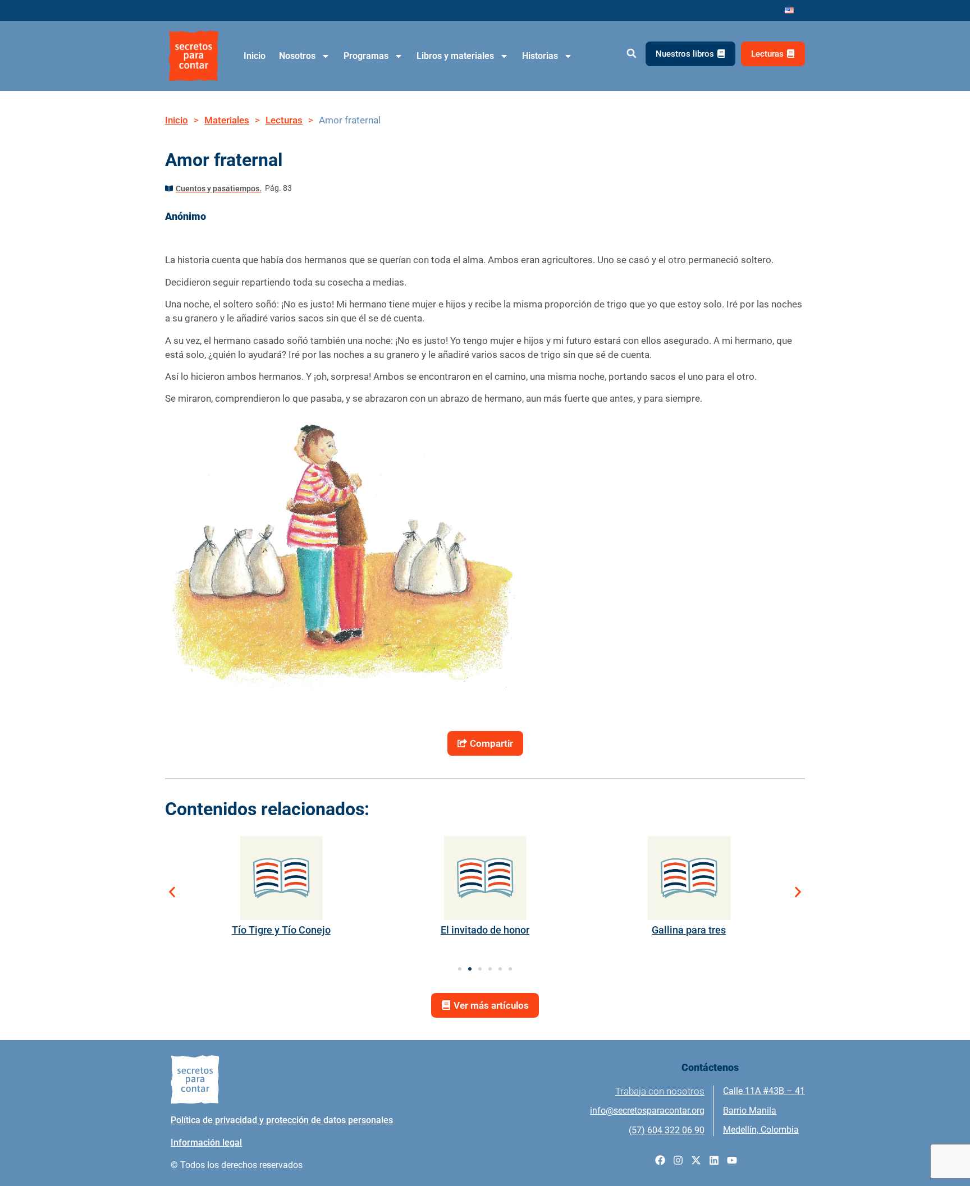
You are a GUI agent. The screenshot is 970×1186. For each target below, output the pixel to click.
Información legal (206, 1142)
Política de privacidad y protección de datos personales (282, 1120)
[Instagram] (678, 1160)
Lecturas (284, 120)
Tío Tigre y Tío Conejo (281, 930)
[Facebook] (660, 1160)
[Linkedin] (714, 1160)
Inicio (255, 55)
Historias (540, 55)
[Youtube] (732, 1160)
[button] (631, 53)
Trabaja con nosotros (659, 1091)
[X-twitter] (696, 1160)
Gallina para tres (689, 930)
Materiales (226, 120)
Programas (366, 55)
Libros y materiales (455, 55)
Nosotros (297, 55)
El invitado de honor (485, 930)
